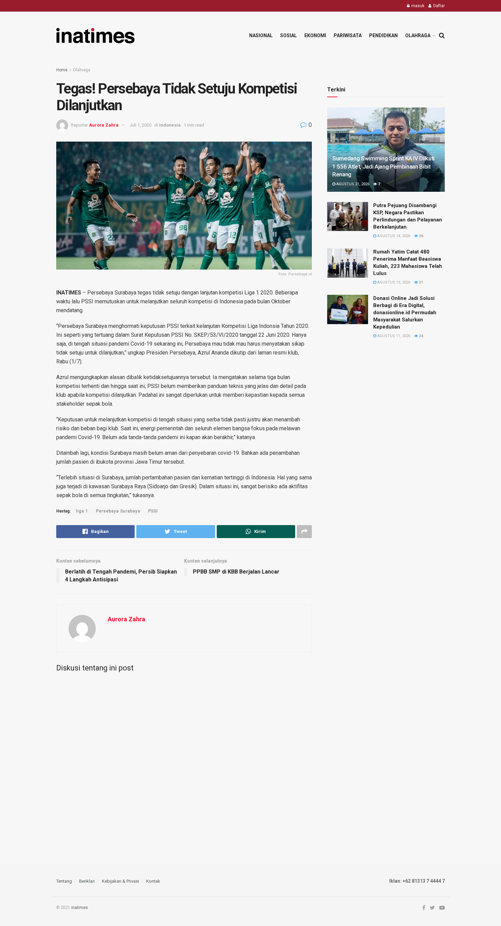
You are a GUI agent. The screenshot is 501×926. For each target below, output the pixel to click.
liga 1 (82, 511)
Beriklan (87, 881)
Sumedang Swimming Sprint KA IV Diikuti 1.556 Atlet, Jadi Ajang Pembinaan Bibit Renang (383, 166)
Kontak (153, 881)
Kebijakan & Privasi (120, 881)
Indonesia (170, 125)
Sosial (288, 35)
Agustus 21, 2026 (352, 184)
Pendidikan (383, 35)
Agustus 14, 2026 (393, 236)
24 (420, 336)
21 (420, 282)
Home (61, 70)
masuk (417, 5)
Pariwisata (348, 35)
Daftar (438, 5)
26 (420, 236)
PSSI (153, 511)
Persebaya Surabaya (118, 511)
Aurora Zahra (104, 125)
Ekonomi (315, 35)
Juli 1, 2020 (140, 125)
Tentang (64, 881)
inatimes (79, 907)
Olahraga (417, 35)
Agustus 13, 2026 (393, 282)
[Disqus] (184, 762)
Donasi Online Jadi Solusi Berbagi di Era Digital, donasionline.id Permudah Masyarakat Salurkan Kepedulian (404, 312)
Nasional (261, 35)
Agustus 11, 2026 (393, 336)
